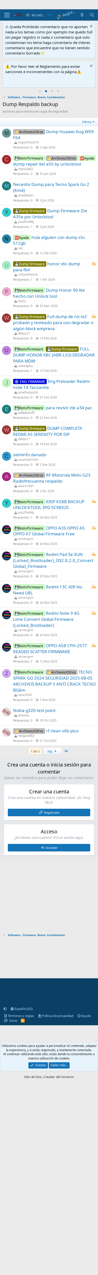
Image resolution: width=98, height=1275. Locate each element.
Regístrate (51, 812)
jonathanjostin (28, 392)
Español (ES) (23, 1008)
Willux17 (24, 333)
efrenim (23, 715)
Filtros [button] (86, 122)
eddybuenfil (26, 413)
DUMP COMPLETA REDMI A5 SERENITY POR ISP (47, 431)
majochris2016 (28, 142)
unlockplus (25, 366)
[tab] (40, 91)
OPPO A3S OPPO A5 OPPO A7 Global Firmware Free (49, 531)
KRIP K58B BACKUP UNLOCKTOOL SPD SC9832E (48, 505)
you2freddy (26, 222)
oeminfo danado (29, 454)
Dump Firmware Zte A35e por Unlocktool (50, 214)
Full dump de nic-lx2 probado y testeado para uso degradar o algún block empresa (53, 322)
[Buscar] (92, 15)
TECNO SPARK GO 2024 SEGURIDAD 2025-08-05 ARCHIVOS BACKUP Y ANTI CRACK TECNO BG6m (54, 681)
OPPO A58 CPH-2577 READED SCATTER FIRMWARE (50, 648)
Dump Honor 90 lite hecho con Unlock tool (49, 293)
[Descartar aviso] (90, 26)
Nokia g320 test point (34, 710)
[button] (5, 1008)
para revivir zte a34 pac (69, 408)
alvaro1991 (26, 486)
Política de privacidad (57, 1015)
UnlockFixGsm (28, 274)
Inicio (13, 1020)
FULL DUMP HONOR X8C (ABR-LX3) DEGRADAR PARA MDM (54, 355)
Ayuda (86, 1015)
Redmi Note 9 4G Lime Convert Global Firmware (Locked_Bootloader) (46, 619)
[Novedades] (82, 15)
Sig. (50, 751)
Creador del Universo (58, 1077)
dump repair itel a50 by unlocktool (47, 164)
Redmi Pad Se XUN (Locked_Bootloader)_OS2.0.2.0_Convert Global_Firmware (53, 560)
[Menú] (7, 15)
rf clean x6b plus (62, 731)
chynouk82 (25, 169)
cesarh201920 (28, 459)
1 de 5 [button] (35, 751)
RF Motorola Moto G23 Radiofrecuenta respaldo (51, 478)
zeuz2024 (25, 695)
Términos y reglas (21, 1015)
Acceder (52, 847)
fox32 (22, 301)
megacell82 (26, 736)
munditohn (25, 195)
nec (20, 248)
